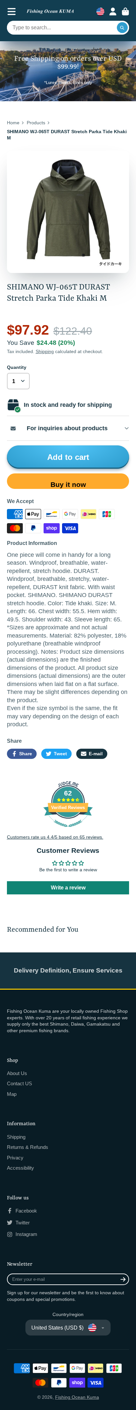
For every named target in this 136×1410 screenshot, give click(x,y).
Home (13, 122)
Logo (50, 11)
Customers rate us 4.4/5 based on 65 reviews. (55, 837)
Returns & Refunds (27, 1147)
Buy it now (68, 484)
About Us (17, 1073)
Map (12, 1094)
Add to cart (68, 457)
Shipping (45, 351)
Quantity (16, 367)
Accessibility (20, 1168)
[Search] (122, 27)
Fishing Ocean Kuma (77, 1397)
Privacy (15, 1157)
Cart (125, 11)
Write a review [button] (68, 887)
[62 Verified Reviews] (68, 830)
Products (36, 122)
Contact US (19, 1083)
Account (113, 11)
